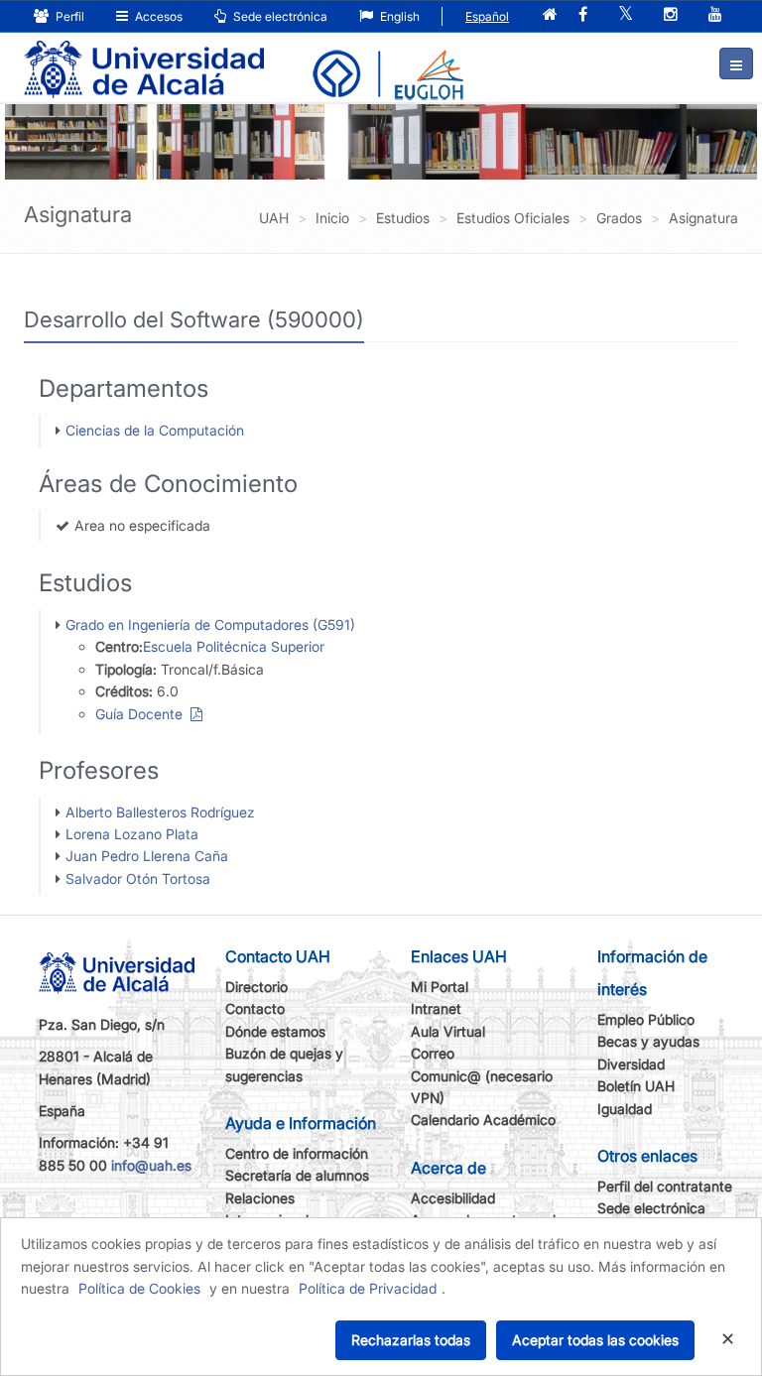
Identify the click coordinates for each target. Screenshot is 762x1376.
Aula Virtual (448, 1031)
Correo (432, 1053)
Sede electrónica (278, 16)
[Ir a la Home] (144, 55)
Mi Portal (439, 986)
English (398, 16)
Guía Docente (142, 713)
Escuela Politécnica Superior (233, 646)
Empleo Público (646, 1019)
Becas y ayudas (648, 1041)
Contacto (255, 1008)
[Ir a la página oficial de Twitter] (625, 15)
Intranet (436, 1008)
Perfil (68, 16)
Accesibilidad (453, 1197)
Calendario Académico (483, 1119)
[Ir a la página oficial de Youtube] (715, 15)
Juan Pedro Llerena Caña (146, 855)
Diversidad (631, 1064)
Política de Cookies (139, 1288)
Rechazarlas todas (410, 1339)
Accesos (157, 16)
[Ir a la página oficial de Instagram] (671, 15)
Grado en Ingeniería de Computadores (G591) (210, 624)
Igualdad (624, 1108)
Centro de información (296, 1153)
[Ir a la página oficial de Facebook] (582, 15)
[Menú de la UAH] (736, 63)
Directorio (256, 986)
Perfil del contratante (664, 1186)
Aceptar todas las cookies (595, 1339)
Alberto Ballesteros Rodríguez (160, 812)
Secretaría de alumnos (297, 1175)
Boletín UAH (636, 1085)
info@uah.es (151, 1165)
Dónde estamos (275, 1031)
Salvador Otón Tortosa (137, 878)
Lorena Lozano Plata (131, 833)
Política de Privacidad (368, 1288)
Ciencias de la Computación (154, 430)
